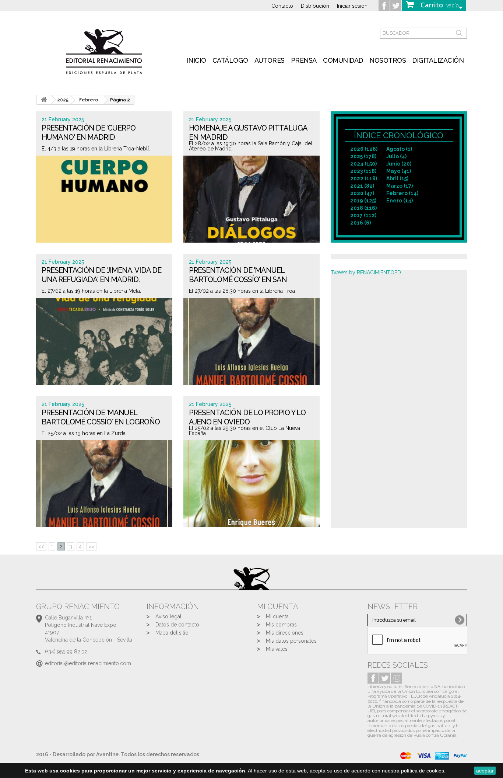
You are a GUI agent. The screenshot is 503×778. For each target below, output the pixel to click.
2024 (363, 164)
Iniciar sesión (352, 6)
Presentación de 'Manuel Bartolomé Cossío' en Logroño (101, 417)
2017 (363, 215)
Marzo (399, 186)
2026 (363, 149)
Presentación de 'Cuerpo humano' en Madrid (89, 133)
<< (41, 546)
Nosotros (387, 60)
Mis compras (281, 625)
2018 (363, 208)
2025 (363, 156)
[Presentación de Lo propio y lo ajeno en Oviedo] (251, 483)
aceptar (485, 771)
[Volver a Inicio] (44, 99)
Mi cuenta (277, 616)
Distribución (315, 6)
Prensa (304, 60)
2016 (360, 223)
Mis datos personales (291, 641)
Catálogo (230, 60)
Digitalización (438, 60)
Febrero (88, 100)
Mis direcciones (284, 633)
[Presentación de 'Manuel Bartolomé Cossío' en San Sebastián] (251, 341)
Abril (397, 178)
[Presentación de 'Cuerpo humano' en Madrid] (104, 199)
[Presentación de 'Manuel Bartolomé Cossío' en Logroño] (104, 483)
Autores (269, 60)
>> (91, 546)
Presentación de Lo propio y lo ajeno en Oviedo (247, 417)
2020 (362, 193)
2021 (362, 186)
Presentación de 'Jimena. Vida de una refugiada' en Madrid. (101, 275)
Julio (396, 156)
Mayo (398, 171)
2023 (363, 171)
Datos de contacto (177, 625)
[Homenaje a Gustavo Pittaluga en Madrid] (251, 199)
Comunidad (343, 60)
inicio (196, 60)
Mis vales (277, 649)
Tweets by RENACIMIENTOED (366, 272)
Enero (399, 201)
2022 (363, 178)
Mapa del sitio (172, 633)
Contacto (282, 6)
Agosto (399, 149)
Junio (398, 164)
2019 (363, 201)
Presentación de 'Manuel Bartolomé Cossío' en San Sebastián (238, 280)
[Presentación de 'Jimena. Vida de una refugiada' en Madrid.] (104, 341)
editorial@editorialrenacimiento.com (88, 663)
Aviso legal (168, 616)
